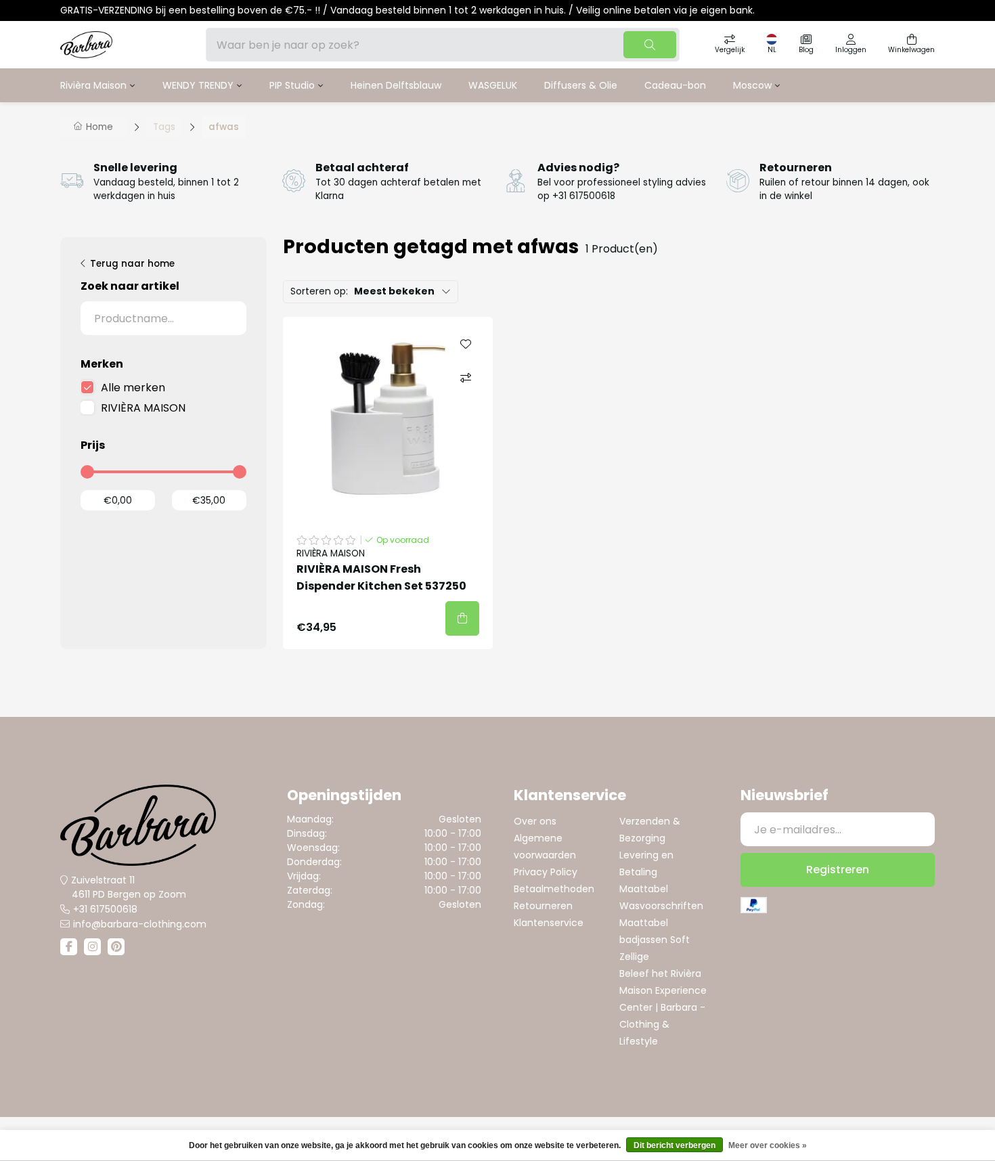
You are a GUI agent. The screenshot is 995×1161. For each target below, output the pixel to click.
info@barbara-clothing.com (139, 924)
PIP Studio (292, 85)
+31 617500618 (105, 909)
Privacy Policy (545, 872)
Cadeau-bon (675, 85)
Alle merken (133, 387)
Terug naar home (132, 263)
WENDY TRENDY (198, 85)
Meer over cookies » (767, 1145)
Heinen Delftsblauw (396, 85)
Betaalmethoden (554, 889)
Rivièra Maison (93, 85)
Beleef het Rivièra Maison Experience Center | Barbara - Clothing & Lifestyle (663, 1007)
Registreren (837, 869)
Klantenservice (548, 922)
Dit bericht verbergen (674, 1145)
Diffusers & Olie (580, 85)
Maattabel (643, 889)
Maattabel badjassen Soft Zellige (654, 939)
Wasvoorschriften (661, 906)
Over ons (535, 821)
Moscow (752, 85)
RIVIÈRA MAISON (143, 408)
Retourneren (543, 906)
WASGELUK (492, 85)
